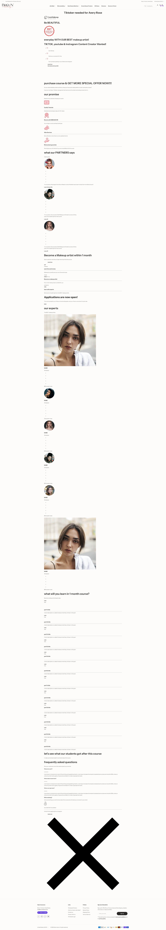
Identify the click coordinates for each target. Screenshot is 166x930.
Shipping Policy (86, 912)
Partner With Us (71, 914)
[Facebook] (38, 916)
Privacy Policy (86, 908)
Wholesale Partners (72, 908)
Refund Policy (86, 910)
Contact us (70, 912)
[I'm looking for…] (145, 6)
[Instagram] (42, 916)
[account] (158, 6)
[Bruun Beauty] (8, 6)
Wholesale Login (72, 916)
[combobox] (149, 6)
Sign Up (122, 913)
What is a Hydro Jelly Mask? (74, 910)
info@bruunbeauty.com (42, 909)
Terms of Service (86, 914)
